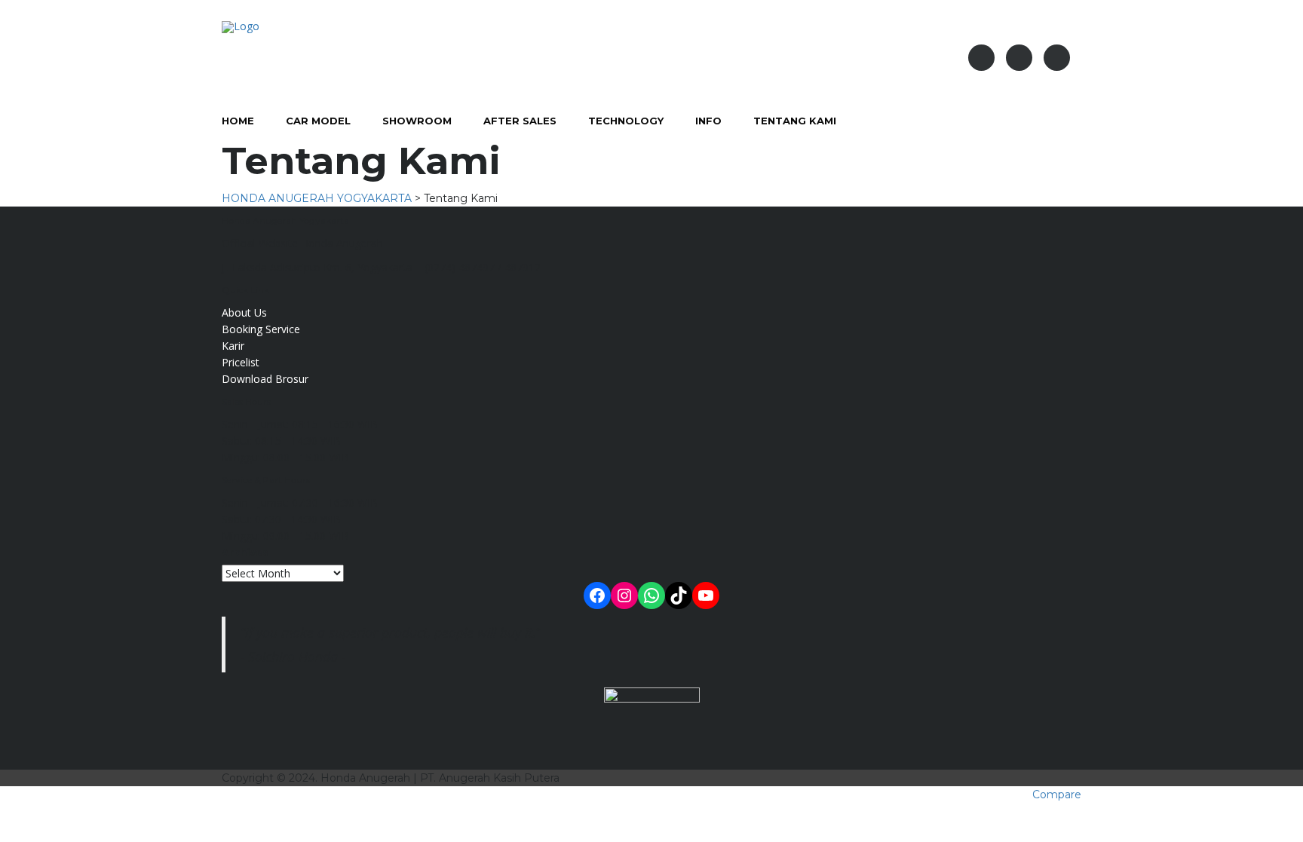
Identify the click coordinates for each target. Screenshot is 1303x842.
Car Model (318, 121)
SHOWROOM (417, 121)
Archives (245, 552)
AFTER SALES (519, 121)
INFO (708, 121)
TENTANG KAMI (794, 121)
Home (238, 121)
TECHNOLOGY (626, 121)
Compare (1056, 794)
